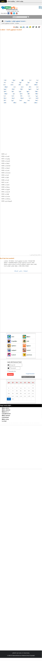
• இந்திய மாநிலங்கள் (5, 409)
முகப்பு (2, 1)
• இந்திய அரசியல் (5, 408)
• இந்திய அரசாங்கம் (5, 415)
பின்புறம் (16, 271)
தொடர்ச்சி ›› (38, 254)
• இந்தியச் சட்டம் (4, 411)
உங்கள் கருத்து (19, 1)
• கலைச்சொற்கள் (5, 417)
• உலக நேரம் (4, 421)
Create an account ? (28, 377)
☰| (40, 7)
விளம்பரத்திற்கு (11, 1)
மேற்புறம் (26, 271)
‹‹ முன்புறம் (32, 254)
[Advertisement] (21, 53)
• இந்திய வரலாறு (5, 419)
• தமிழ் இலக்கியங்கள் (6, 413)
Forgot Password (30, 373)
